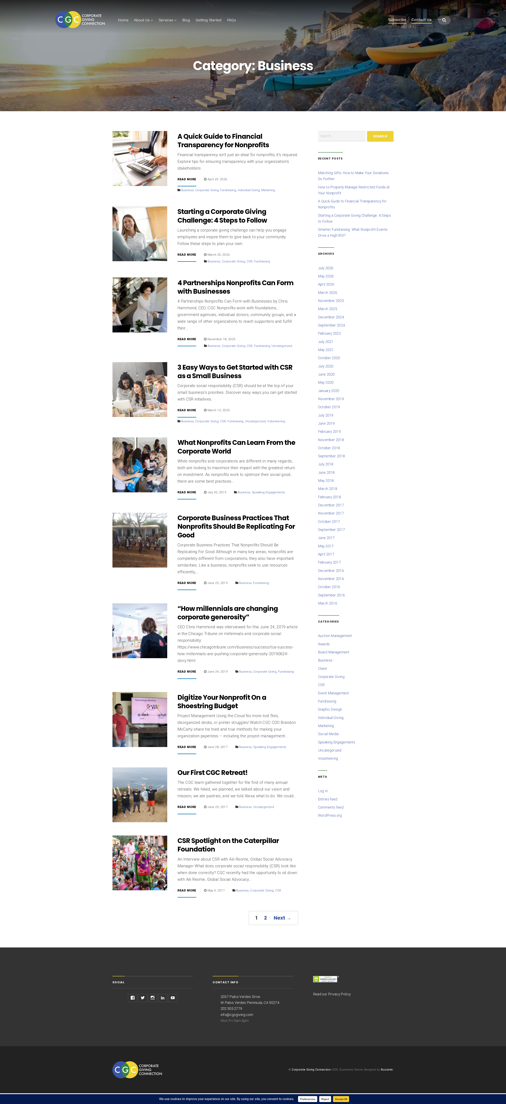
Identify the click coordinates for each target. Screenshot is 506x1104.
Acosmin (387, 1069)
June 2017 (326, 538)
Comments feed (331, 807)
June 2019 (326, 423)
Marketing (268, 190)
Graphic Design (330, 709)
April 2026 (326, 284)
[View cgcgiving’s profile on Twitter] (142, 998)
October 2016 (329, 587)
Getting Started (208, 20)
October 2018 (329, 448)
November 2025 (331, 301)
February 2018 (329, 497)
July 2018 (325, 464)
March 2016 (327, 603)
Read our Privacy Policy (332, 994)
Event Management (333, 693)
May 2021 (326, 350)
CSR (250, 261)
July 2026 (325, 268)
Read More (186, 179)
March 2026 (327, 293)
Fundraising (228, 190)
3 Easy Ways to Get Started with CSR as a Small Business (235, 372)
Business (187, 190)
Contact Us (422, 20)
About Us (142, 20)
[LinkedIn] (162, 998)
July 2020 (325, 366)
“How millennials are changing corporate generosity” (227, 613)
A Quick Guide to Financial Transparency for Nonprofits (223, 141)
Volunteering (276, 421)
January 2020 (328, 391)
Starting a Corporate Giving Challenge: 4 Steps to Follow (222, 216)
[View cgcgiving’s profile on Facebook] (132, 998)
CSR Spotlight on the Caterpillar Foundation (228, 845)
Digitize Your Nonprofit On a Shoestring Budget (221, 702)
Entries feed (327, 799)
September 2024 (331, 325)
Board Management (333, 652)
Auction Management (335, 636)
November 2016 (331, 579)
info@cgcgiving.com (237, 1015)
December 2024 (331, 317)
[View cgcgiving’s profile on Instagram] (152, 998)
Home (123, 20)
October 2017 (329, 522)
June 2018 (326, 473)
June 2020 (326, 374)
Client (322, 669)
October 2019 (329, 407)
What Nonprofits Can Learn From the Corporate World (236, 447)
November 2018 (331, 440)
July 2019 (325, 415)
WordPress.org (330, 815)
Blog (186, 20)
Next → (282, 917)
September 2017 (331, 530)
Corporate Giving (207, 190)
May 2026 (326, 276)
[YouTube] (172, 998)
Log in (323, 791)
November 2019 (331, 399)
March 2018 (327, 489)
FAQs (231, 20)
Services (166, 20)
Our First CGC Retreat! (212, 772)
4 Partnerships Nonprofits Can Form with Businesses (235, 287)
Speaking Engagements (268, 492)
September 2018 (331, 456)
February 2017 (329, 562)
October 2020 (329, 358)
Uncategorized (282, 346)
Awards (324, 644)
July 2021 (325, 342)
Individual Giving (249, 190)
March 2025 (327, 309)
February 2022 (329, 333)
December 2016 (331, 571)
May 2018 (326, 481)
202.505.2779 (231, 1009)
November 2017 (331, 513)
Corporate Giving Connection (311, 1069)
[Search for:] (342, 136)
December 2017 (331, 505)
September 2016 (331, 595)
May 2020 (326, 382)
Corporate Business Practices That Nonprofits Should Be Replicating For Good (236, 526)
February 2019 (329, 432)
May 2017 (326, 546)
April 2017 (326, 554)
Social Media (328, 734)
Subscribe (397, 20)
